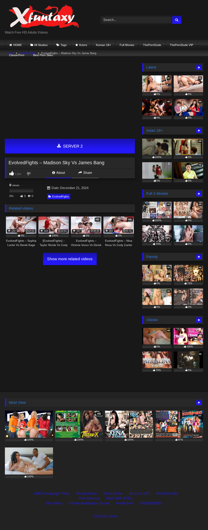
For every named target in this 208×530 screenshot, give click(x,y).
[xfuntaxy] (46, 16)
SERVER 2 (72, 146)
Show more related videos (70, 259)
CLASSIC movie (106, 516)
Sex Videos (54, 503)
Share (87, 172)
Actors (83, 45)
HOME (17, 45)
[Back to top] (195, 518)
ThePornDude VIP (181, 45)
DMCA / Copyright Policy (52, 493)
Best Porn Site (167, 493)
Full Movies (127, 45)
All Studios (41, 45)
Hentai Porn (124, 503)
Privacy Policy (86, 493)
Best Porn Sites (43, 55)
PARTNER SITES (119, 498)
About (60, 172)
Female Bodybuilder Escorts (89, 503)
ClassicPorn (16, 55)
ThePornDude (152, 45)
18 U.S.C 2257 (139, 493)
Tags (64, 45)
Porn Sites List (89, 498)
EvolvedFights (60, 196)
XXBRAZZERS (151, 503)
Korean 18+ (103, 45)
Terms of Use (112, 493)
